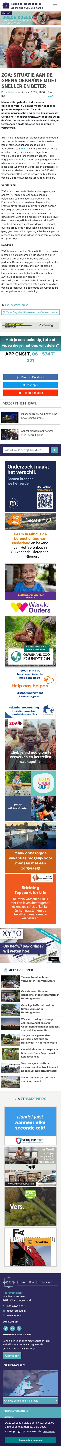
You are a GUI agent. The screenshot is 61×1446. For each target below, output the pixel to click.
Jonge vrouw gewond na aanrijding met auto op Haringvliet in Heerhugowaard (39, 1039)
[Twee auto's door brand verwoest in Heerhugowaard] (10, 981)
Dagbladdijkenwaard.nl (26, 4)
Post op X (32, 385)
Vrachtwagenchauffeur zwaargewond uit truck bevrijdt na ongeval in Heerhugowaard (39, 1067)
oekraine (15, 304)
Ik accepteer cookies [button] (31, 1440)
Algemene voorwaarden (16, 1411)
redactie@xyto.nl (16, 1310)
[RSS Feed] (19, 1328)
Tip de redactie (33, 392)
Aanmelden (12, 1355)
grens (25, 304)
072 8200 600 (15, 1306)
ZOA (50, 95)
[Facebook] (6, 1328)
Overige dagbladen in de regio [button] (21, 1400)
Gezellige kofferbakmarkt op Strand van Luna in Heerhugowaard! (38, 1009)
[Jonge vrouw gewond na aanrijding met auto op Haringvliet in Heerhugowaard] (10, 1040)
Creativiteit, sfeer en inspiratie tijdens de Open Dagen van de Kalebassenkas (39, 1053)
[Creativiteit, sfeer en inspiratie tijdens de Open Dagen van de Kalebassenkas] (10, 1054)
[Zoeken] (54, 450)
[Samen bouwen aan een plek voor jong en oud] (10, 1082)
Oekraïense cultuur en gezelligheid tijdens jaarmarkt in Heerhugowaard (40, 995)
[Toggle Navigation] (55, 5)
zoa (7, 304)
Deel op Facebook (33, 377)
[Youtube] (12, 1328)
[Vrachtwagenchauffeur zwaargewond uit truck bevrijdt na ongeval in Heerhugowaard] (10, 1068)
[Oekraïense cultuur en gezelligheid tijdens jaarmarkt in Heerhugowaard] (10, 995)
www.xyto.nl (14, 1315)
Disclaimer (9, 1417)
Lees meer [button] (49, 1431)
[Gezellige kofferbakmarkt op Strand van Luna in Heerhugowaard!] (10, 1009)
